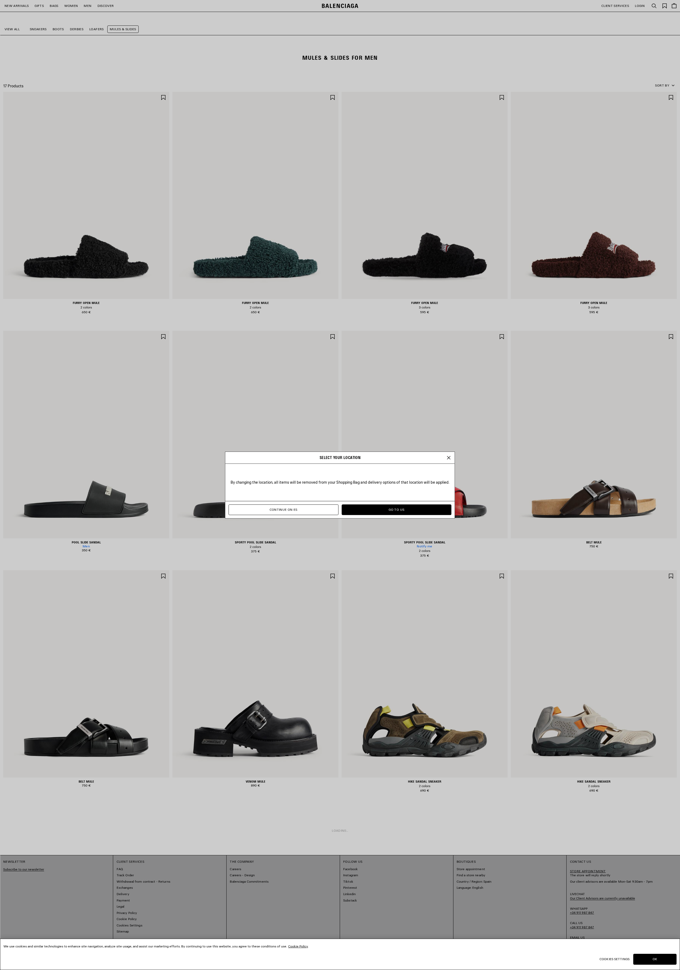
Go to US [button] (396, 510)
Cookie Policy (298, 946)
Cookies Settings (615, 959)
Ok (655, 959)
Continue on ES (284, 510)
